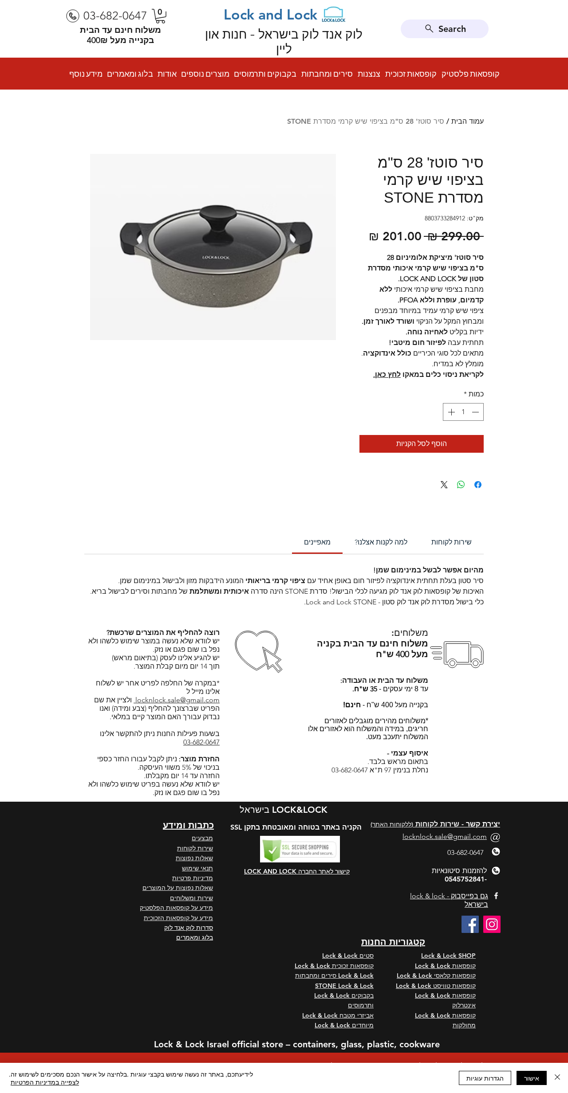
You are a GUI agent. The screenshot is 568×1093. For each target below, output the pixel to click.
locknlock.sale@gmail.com (177, 700)
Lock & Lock (433, 966)
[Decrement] (476, 412)
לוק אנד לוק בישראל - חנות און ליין (284, 41)
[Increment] (450, 412)
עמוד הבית (467, 121)
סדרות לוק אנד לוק (188, 928)
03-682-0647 (201, 742)
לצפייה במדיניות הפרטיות (45, 1081)
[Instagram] (492, 924)
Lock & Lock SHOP (448, 956)
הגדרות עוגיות (485, 1077)
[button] (160, 16)
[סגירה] (557, 1078)
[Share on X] (444, 484)
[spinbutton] (463, 412)
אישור (531, 1077)
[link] (317, 542)
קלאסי (442, 975)
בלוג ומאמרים (194, 937)
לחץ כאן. (387, 374)
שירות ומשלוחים (191, 898)
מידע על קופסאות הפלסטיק (176, 908)
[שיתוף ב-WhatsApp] (461, 484)
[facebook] (496, 895)
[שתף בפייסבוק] (478, 484)
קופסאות (464, 966)
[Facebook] (470, 924)
